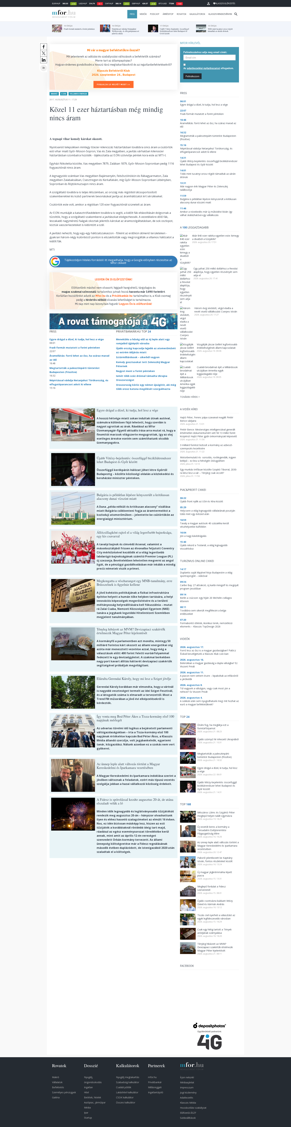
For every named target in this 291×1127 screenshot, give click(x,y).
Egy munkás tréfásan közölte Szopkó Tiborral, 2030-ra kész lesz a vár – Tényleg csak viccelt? (208, 471)
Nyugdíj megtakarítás (127, 1077)
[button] (208, 4)
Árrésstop (168, 14)
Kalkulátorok (197, 14)
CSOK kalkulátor (125, 1097)
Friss (132, 14)
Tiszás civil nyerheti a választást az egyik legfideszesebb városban (216, 917)
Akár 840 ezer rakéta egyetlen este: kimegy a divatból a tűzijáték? (215, 237)
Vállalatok (57, 1082)
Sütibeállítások (188, 1117)
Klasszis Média (188, 1102)
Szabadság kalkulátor (127, 1082)
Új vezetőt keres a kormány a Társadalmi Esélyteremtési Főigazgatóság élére (213, 830)
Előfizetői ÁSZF (188, 1112)
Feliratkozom (192, 76)
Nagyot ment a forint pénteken (135, 371)
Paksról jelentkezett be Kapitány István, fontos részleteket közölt (215, 859)
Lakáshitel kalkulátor (127, 1092)
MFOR (63, 14)
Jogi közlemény (188, 1092)
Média (87, 1107)
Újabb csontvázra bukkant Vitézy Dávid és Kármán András (215, 902)
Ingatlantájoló (155, 1092)
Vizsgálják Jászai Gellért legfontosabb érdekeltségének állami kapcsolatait (217, 346)
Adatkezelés (186, 1097)
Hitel (86, 1092)
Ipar (86, 1112)
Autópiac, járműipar (95, 1102)
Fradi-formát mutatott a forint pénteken (75, 347)
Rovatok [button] (181, 14)
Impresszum (186, 1087)
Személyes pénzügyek (64, 1092)
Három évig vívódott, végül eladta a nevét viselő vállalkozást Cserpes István (215, 310)
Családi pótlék (123, 1087)
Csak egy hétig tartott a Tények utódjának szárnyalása (214, 931)
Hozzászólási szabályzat (193, 1107)
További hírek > (190, 396)
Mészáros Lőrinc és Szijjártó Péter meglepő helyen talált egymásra (216, 814)
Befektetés (58, 1087)
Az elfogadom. (208, 68)
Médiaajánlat (187, 1082)
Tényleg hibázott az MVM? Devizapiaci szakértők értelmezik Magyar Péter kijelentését (215, 947)
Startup (88, 1117)
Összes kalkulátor (125, 1102)
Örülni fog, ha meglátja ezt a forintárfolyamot (213, 726)
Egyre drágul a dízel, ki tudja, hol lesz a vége (77, 339)
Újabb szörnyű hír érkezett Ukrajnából (218, 739)
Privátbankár (155, 1082)
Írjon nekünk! (187, 1077)
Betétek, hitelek (92, 1097)
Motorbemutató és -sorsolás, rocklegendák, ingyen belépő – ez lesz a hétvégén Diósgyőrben (208, 459)
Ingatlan (88, 1087)
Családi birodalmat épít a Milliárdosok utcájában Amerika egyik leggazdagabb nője (217, 370)
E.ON (63, 94)
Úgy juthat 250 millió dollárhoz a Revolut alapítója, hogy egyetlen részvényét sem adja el (215, 272)
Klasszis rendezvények (220, 14)
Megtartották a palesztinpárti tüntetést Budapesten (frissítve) (214, 755)
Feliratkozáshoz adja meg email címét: (205, 52)
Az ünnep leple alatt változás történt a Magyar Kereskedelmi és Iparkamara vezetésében (218, 846)
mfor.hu (152, 1077)
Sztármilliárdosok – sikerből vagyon (137, 357)
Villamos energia (78, 94)
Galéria (56, 1097)
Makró (54, 94)
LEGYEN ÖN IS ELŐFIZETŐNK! (113, 279)
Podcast (154, 14)
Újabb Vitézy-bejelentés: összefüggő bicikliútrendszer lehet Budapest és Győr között (217, 786)
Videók (143, 14)
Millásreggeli (154, 1087)
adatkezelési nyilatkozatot (203, 68)
